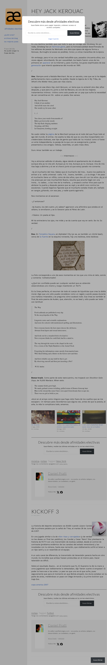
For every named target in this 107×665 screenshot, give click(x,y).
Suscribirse (74, 33)
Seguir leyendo (53, 39)
